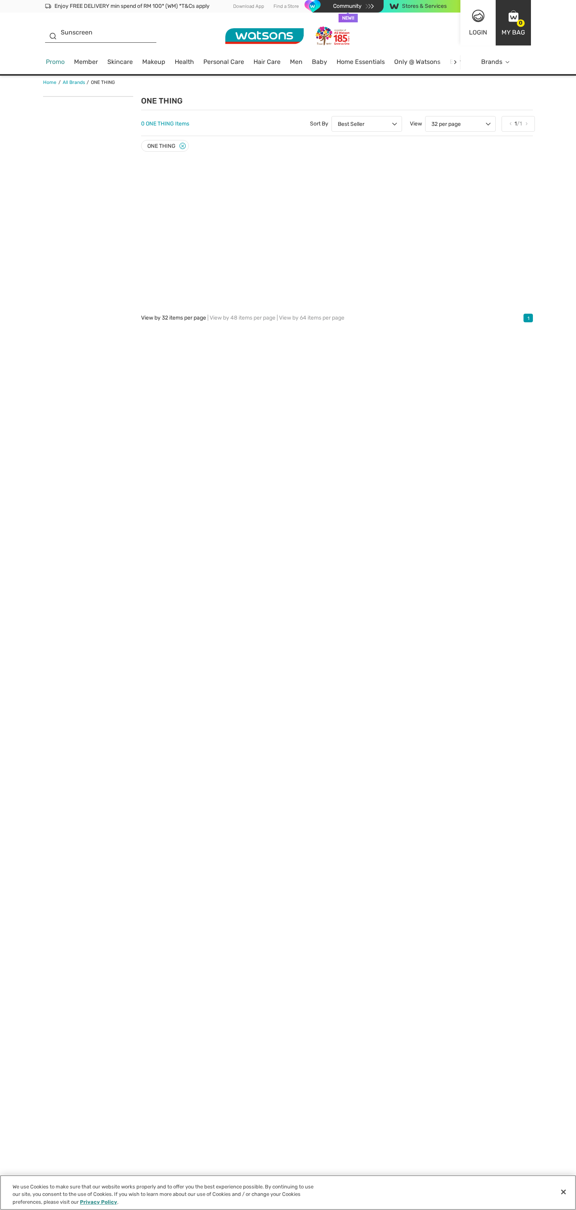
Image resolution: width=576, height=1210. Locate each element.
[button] (513, 22)
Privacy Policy (98, 1202)
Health (184, 61)
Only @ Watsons (417, 61)
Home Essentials (361, 61)
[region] (288, 1192)
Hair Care (267, 61)
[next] (455, 62)
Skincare (120, 61)
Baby (319, 61)
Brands (491, 61)
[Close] (182, 146)
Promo (55, 61)
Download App (248, 6)
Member (86, 61)
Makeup (153, 61)
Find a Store (286, 6)
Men (296, 61)
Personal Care (223, 61)
